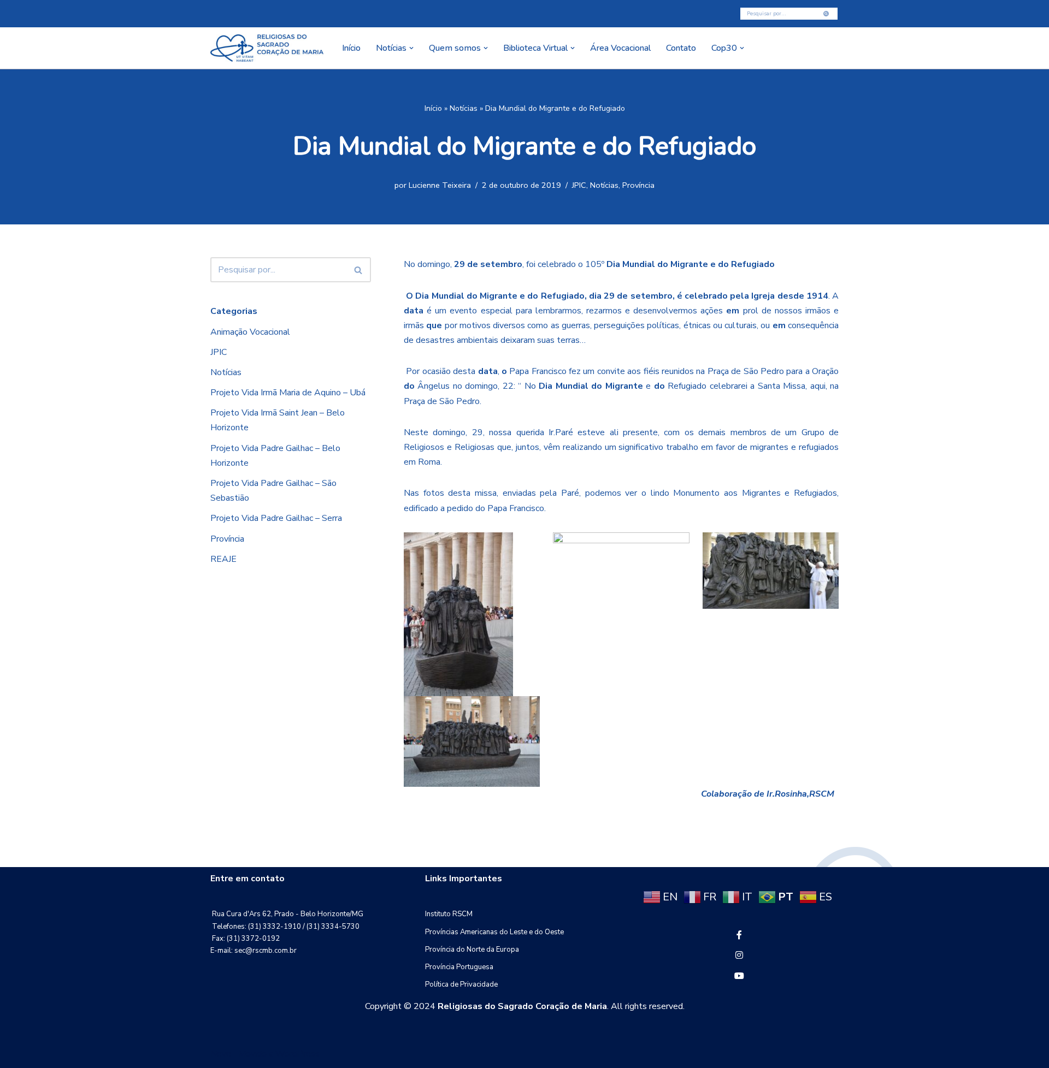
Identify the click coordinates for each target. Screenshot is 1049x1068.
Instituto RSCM (449, 914)
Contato (681, 48)
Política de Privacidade (461, 984)
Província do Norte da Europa (472, 949)
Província (638, 185)
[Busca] (826, 14)
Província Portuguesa (459, 967)
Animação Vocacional (250, 332)
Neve (220, 1054)
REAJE (223, 559)
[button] (411, 48)
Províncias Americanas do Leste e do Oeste (494, 932)
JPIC (579, 185)
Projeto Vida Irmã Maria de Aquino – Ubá (288, 393)
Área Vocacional (620, 48)
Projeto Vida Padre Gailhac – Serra (276, 518)
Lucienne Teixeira (440, 185)
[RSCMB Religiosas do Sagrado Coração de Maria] (266, 48)
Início (351, 48)
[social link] (739, 935)
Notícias (464, 108)
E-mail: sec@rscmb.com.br (253, 951)
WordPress (297, 1054)
